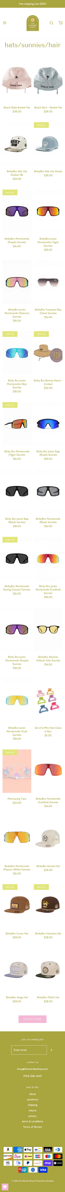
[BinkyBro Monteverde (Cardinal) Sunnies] (48, 771)
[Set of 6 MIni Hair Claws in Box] (48, 700)
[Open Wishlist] (5, 1187)
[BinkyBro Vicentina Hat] (48, 906)
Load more (33, 1019)
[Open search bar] (51, 22)
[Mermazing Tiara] (16, 771)
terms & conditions (32, 1121)
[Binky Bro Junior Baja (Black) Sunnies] (16, 491)
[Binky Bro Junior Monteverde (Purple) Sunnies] (16, 629)
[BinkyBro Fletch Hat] (48, 970)
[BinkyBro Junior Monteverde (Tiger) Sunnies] (48, 211)
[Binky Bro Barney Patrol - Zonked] (48, 353)
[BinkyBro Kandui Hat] (48, 838)
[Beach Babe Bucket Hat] (16, 80)
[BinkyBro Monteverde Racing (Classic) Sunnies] (16, 558)
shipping (32, 1104)
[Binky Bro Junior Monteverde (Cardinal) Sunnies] (48, 558)
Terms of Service (32, 1126)
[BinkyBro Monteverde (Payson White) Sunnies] (16, 838)
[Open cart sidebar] (60, 22)
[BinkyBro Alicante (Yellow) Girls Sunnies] (48, 629)
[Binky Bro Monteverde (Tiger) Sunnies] (16, 424)
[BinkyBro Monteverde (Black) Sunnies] (48, 491)
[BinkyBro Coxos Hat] (16, 906)
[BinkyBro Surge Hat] (16, 970)
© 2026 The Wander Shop (23, 1181)
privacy (32, 1116)
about (32, 1094)
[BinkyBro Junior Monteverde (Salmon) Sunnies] (16, 282)
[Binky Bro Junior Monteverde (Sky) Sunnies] (16, 353)
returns (32, 1110)
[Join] (51, 1050)
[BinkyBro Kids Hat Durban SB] (16, 144)
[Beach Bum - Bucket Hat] (48, 80)
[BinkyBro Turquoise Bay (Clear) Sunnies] (48, 282)
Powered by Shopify (45, 1181)
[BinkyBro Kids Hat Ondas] (48, 144)
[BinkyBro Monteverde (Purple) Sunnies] (16, 211)
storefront (32, 1099)
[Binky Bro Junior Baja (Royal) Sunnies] (48, 424)
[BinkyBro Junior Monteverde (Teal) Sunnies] (16, 700)
